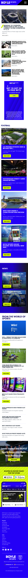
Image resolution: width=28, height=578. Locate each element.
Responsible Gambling (6, 543)
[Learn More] (8, 477)
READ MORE (7, 156)
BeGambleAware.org (20, 564)
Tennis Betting (4, 527)
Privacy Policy (4, 541)
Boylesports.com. (13, 570)
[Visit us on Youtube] (8, 550)
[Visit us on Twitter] (6, 550)
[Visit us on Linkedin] (11, 550)
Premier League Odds (6, 528)
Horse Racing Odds (5, 525)
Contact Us (4, 538)
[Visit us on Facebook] (3, 550)
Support (3, 536)
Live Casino (4, 530)
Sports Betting (4, 522)
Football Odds (4, 524)
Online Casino (4, 531)
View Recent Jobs (5, 544)
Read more (6, 344)
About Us (3, 539)
